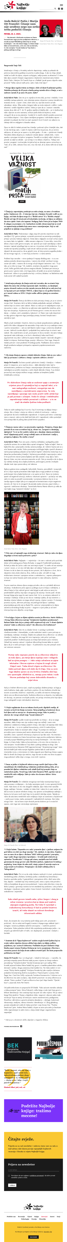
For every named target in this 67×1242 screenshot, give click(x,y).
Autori (52, 1216)
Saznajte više (48, 1232)
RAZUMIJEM (33, 1237)
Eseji (58, 1216)
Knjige (36, 1216)
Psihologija (25, 1219)
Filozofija (42, 1219)
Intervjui (44, 1216)
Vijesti (29, 1216)
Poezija (34, 1219)
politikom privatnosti (37, 1175)
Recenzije (21, 1216)
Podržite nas (11, 1216)
